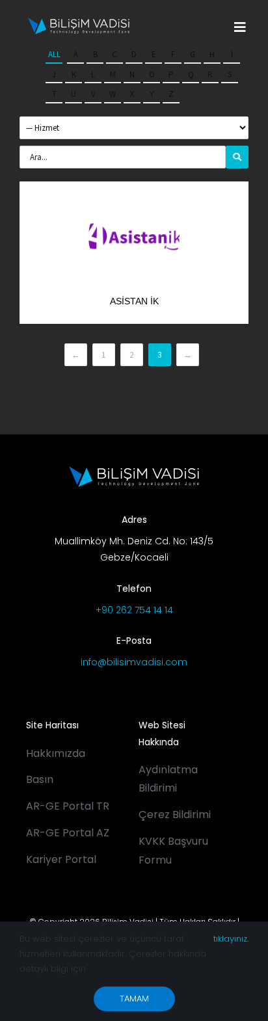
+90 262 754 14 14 (134, 610)
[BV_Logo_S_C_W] (78, 22)
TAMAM (134, 998)
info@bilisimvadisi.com (134, 662)
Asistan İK (134, 301)
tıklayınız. (230, 939)
